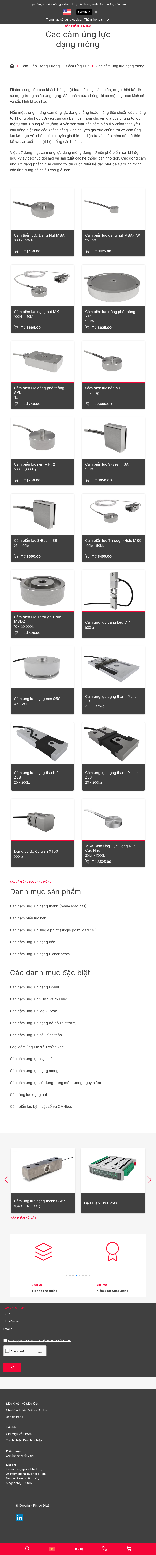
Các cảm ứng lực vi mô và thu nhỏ (38, 999)
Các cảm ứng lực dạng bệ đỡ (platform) (43, 1023)
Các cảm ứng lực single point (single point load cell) (53, 930)
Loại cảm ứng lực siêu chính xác (37, 1047)
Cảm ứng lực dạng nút (28, 1094)
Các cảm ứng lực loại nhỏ (31, 1059)
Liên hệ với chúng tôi (20, 1455)
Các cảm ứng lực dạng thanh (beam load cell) (48, 906)
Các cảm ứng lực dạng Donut (34, 987)
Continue (84, 12)
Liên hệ (11, 1427)
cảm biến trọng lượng (40, 66)
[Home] (12, 66)
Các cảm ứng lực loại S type (33, 1011)
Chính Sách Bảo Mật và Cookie (27, 1410)
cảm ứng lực (77, 66)
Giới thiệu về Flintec (19, 1434)
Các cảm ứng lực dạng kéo (32, 942)
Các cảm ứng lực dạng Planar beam (40, 954)
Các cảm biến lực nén (28, 918)
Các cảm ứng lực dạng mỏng (34, 1071)
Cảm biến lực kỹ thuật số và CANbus (41, 1106)
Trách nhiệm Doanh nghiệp (24, 1440)
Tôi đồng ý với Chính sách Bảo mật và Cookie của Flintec (39, 1340)
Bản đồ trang (14, 1416)
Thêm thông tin (94, 19)
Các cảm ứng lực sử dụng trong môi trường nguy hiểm (55, 1083)
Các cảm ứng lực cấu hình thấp (36, 1035)
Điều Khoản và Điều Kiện (22, 1403)
